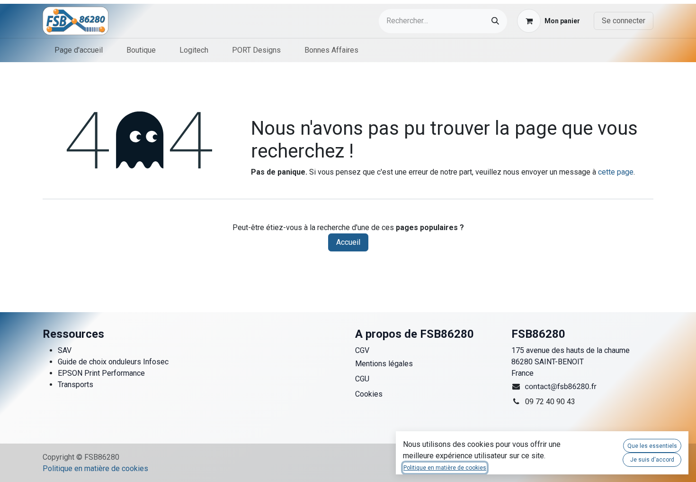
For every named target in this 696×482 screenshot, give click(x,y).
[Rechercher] (495, 21)
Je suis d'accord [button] (652, 459)
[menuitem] (79, 50)
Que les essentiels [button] (652, 446)
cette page (616, 171)
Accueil (348, 242)
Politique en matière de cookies (95, 468)
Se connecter (623, 20)
